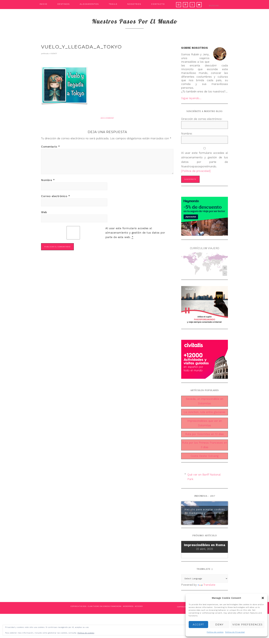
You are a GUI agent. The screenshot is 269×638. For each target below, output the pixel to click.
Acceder (139, 606)
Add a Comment (107, 118)
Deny (219, 624)
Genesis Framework (112, 606)
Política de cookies (215, 632)
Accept (198, 624)
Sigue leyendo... (191, 98)
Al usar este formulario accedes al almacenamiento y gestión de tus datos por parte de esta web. (135, 233)
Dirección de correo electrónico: (201, 118)
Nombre (48, 180)
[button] (262, 598)
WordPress (128, 606)
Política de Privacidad (235, 632)
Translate (209, 584)
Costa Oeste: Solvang (205, 455)
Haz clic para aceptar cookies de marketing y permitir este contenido (204, 513)
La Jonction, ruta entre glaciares (204, 412)
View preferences (247, 624)
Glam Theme (93, 606)
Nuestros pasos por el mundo (134, 21)
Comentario (50, 146)
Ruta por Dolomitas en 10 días (204, 434)
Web (44, 212)
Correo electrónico (55, 196)
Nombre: (186, 133)
